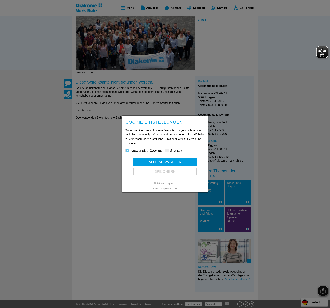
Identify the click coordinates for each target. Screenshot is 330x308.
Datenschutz (171, 188)
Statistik (176, 150)
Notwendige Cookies (146, 150)
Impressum (158, 188)
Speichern (165, 171)
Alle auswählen (165, 162)
